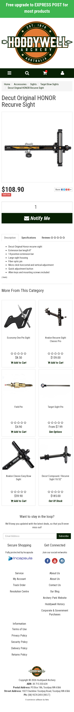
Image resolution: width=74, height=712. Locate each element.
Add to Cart (19, 362)
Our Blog (54, 591)
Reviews (46, 237)
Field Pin (18, 406)
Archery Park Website (55, 597)
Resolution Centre (19, 591)
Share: (58, 189)
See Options (55, 431)
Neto (47, 700)
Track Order (19, 585)
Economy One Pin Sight (18, 337)
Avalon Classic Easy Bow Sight (18, 477)
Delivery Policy (19, 648)
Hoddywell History (55, 604)
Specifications (29, 237)
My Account (19, 579)
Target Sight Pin (55, 406)
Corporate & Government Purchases (54, 612)
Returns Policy (19, 654)
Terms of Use (19, 629)
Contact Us (55, 585)
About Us (55, 579)
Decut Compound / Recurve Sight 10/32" (55, 477)
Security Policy (19, 642)
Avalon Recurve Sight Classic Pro (55, 339)
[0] (45, 74)
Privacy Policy (19, 635)
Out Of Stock (55, 501)
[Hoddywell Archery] (37, 42)
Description (10, 237)
